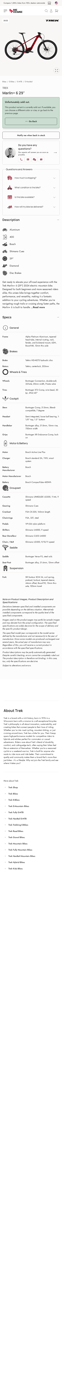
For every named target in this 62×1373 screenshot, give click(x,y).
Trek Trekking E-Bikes (18, 824)
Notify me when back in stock (31, 135)
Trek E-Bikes (14, 799)
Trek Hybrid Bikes (16, 862)
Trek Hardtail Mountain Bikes (21, 856)
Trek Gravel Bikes (16, 837)
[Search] (46, 11)
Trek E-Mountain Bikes (18, 806)
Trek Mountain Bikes (17, 843)
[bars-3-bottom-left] (5, 11)
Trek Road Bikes (15, 831)
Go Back (33, 121)
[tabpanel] (31, 46)
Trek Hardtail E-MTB (17, 818)
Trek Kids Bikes (15, 868)
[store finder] (49, 3)
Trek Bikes (13, 793)
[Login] (51, 11)
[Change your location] (56, 3)
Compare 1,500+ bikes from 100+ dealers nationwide (24, 3)
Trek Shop (13, 787)
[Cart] (56, 11)
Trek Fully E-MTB (15, 812)
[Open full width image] (57, 71)
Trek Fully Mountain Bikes (20, 849)
